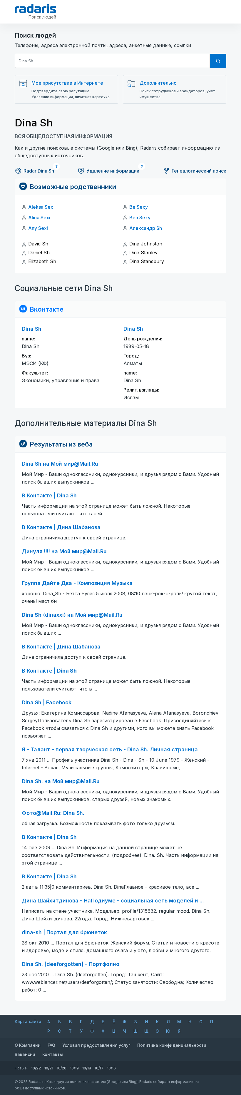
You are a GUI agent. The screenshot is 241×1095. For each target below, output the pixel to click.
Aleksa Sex (40, 207)
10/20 (61, 1068)
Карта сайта (28, 1021)
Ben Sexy (139, 217)
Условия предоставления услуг (96, 1045)
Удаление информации (112, 171)
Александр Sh (145, 228)
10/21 (48, 1068)
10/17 (99, 1068)
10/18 (86, 1068)
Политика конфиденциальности (171, 1045)
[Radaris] (35, 8)
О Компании (28, 1045)
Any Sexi (38, 228)
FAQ (51, 1045)
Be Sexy (138, 207)
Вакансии (25, 1054)
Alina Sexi (39, 217)
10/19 (74, 1068)
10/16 (111, 1068)
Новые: (21, 1068)
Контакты (52, 1054)
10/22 (36, 1068)
